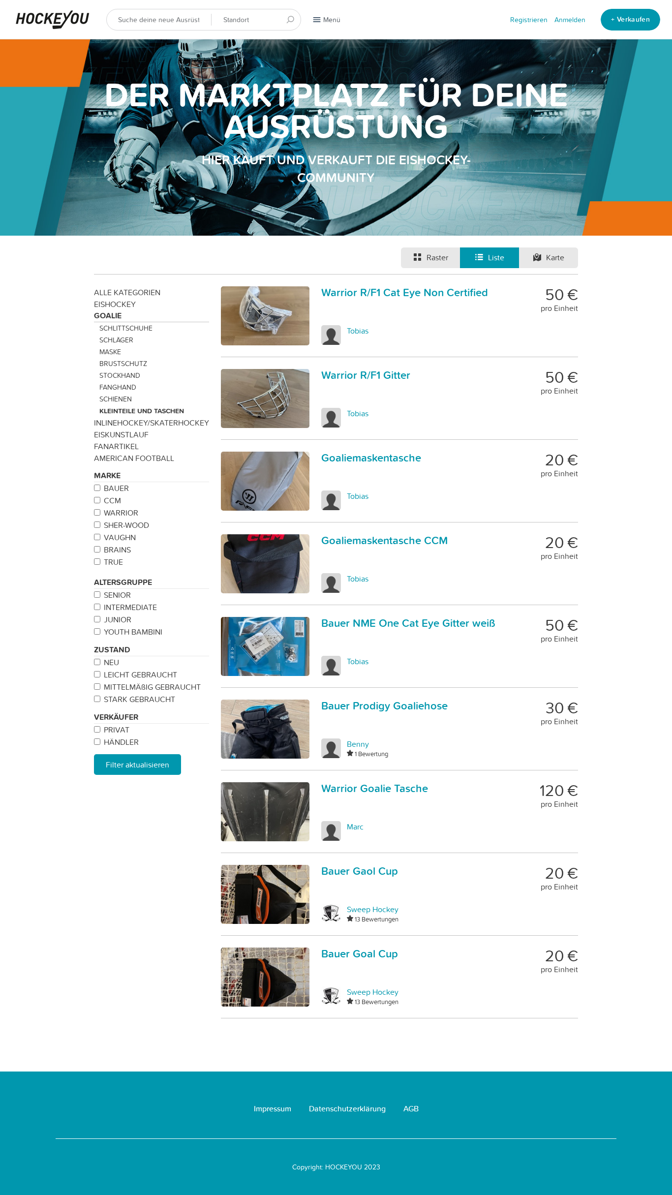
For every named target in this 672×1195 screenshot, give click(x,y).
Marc (355, 826)
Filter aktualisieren (137, 764)
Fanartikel (116, 446)
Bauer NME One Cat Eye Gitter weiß (408, 623)
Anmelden (569, 20)
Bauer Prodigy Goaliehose (384, 705)
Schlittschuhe (126, 328)
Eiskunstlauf (121, 434)
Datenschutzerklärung (347, 1108)
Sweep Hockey (372, 909)
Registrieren (529, 20)
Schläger (116, 340)
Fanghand (117, 387)
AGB (411, 1108)
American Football (134, 458)
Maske (110, 352)
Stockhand (119, 375)
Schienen (115, 399)
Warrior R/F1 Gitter (365, 375)
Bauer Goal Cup (359, 953)
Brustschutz (123, 363)
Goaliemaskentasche (371, 457)
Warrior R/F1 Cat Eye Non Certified (404, 292)
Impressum (272, 1108)
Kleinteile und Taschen (141, 411)
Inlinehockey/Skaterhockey (151, 422)
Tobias (357, 330)
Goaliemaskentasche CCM (384, 540)
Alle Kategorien (127, 292)
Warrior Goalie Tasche (374, 788)
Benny (358, 743)
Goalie (108, 315)
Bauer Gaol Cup (359, 871)
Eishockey (115, 304)
